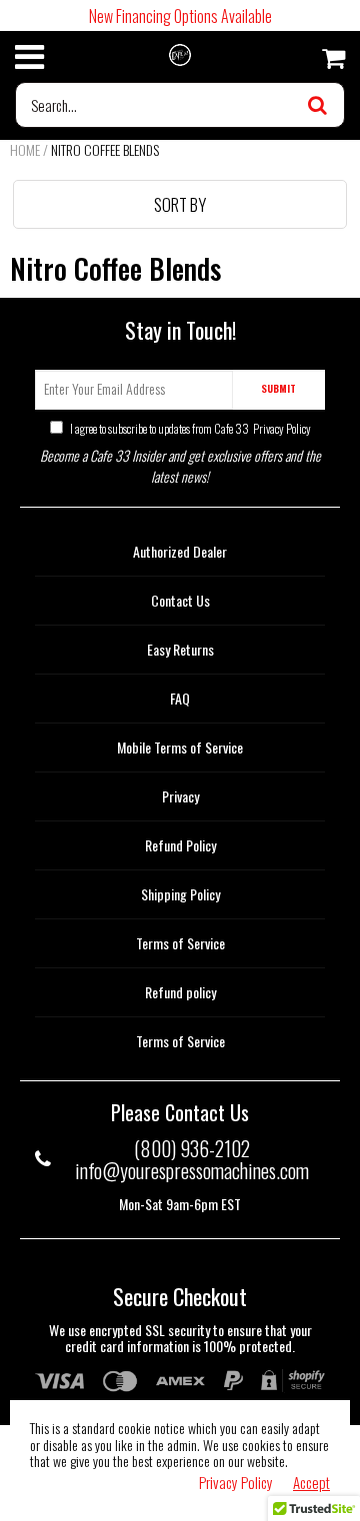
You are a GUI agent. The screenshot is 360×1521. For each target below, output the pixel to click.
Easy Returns (180, 649)
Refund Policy (180, 844)
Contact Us (180, 600)
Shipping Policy (180, 893)
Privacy (180, 795)
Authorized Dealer (180, 551)
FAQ (180, 698)
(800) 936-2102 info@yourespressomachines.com (192, 1159)
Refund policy (180, 991)
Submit (278, 388)
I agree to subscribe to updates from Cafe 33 (189, 428)
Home (25, 149)
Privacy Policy (281, 428)
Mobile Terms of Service (180, 747)
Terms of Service (180, 942)
